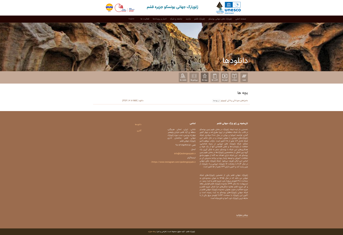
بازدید (188, 19)
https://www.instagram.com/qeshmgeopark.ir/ (173, 162)
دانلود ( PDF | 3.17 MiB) (132, 100)
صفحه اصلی (240, 19)
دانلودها (138, 124)
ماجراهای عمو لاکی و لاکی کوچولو (234, 100)
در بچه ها (216, 100)
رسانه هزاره (152, 231)
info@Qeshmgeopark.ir (185, 153)
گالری (139, 130)
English (131, 19)
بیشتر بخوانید (242, 215)
